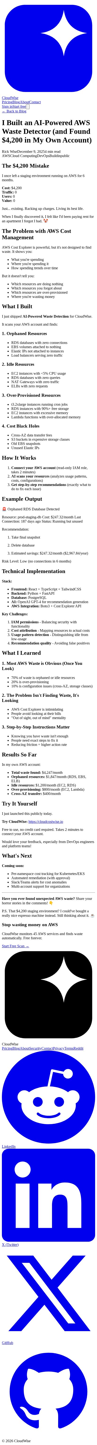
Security (35, 1048)
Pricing (7, 102)
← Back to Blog (14, 111)
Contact (35, 102)
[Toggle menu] (28, 106)
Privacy (58, 1048)
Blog (16, 102)
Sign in (7, 106)
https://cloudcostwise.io (45, 822)
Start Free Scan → (15, 946)
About (24, 102)
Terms (68, 1048)
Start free (19, 106)
